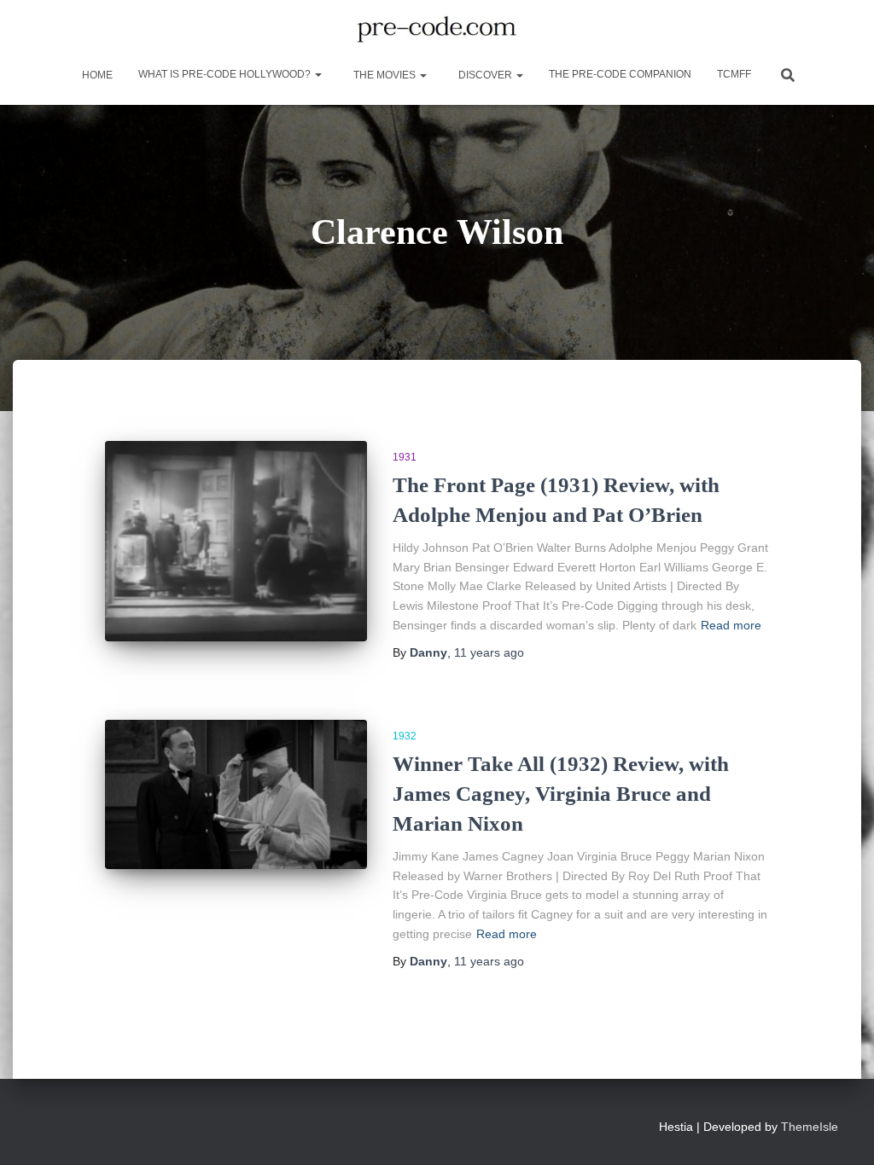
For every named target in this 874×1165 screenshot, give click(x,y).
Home (96, 75)
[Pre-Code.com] (436, 30)
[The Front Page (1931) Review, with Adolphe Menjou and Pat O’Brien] (236, 541)
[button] (317, 74)
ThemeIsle (809, 1126)
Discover (485, 75)
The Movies (384, 75)
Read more (731, 625)
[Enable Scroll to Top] (840, 1131)
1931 (405, 457)
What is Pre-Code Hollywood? (225, 74)
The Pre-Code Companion (620, 74)
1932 (405, 736)
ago (489, 652)
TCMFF (734, 74)
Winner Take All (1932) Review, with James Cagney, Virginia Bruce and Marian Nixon (561, 793)
